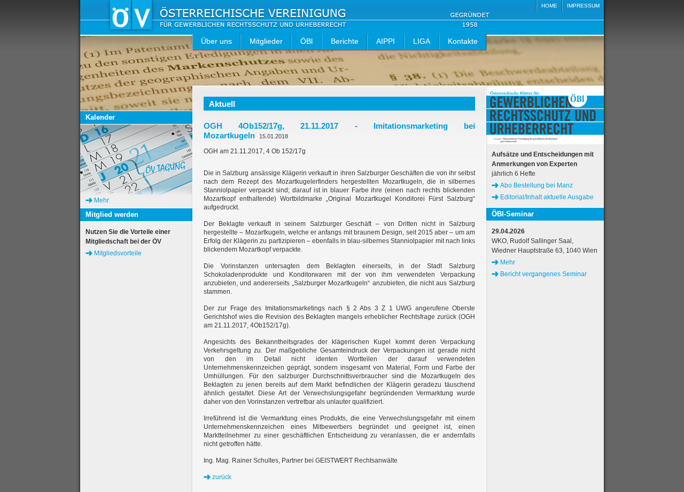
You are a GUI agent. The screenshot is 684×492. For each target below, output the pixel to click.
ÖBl (306, 41)
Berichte (345, 41)
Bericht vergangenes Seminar (543, 274)
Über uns (216, 41)
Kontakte (463, 41)
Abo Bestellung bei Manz (536, 185)
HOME (549, 6)
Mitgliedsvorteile (118, 253)
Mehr (101, 200)
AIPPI (385, 41)
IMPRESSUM (583, 6)
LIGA (421, 41)
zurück (221, 477)
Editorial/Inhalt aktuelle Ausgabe (547, 197)
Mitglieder (266, 41)
